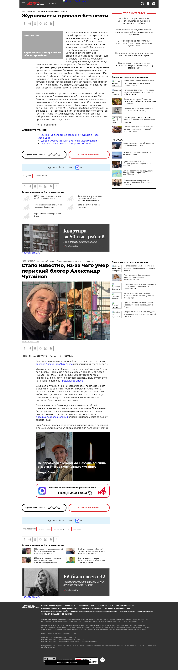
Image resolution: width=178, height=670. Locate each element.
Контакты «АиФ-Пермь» (91, 608)
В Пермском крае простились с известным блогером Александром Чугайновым (134, 43)
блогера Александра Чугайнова (54, 364)
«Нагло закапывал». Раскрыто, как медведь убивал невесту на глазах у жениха (139, 268)
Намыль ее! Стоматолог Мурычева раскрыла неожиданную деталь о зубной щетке (139, 92)
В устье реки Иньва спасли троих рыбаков (66, 143)
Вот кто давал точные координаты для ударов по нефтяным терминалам (138, 173)
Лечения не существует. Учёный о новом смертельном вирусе (138, 109)
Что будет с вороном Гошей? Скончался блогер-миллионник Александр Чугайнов (134, 21)
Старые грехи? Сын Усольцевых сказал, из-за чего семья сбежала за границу (139, 119)
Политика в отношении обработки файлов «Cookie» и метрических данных (69, 642)
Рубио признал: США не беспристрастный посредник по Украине (137, 164)
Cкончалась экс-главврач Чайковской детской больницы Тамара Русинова (91, 560)
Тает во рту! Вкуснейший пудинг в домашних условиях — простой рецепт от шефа (138, 129)
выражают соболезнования (52, 417)
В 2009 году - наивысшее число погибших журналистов (47, 197)
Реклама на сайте (87, 606)
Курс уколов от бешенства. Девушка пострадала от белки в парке (134, 54)
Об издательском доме (51, 606)
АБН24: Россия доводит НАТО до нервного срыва (137, 153)
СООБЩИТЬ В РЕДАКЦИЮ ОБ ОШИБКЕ (56, 614)
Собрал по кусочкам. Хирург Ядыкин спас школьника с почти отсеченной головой (140, 314)
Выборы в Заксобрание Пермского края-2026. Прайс (94, 611)
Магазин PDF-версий (125, 606)
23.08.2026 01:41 (28, 261)
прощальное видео (72, 380)
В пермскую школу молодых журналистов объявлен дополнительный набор (90, 198)
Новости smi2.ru (31, 252)
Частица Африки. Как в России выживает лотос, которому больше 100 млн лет (139, 295)
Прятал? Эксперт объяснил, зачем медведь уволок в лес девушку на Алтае (138, 305)
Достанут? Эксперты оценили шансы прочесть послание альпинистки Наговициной (140, 286)
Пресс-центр (70, 606)
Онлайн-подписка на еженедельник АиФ (59, 608)
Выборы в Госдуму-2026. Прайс (54, 611)
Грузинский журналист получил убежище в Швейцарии (48, 206)
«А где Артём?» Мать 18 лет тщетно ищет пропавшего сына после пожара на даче (139, 83)
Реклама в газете (105, 606)
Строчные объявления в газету (118, 608)
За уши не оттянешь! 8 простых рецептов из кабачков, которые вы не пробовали (140, 101)
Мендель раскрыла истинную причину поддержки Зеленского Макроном (137, 182)
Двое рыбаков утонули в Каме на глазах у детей (69, 140)
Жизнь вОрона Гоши (30, 342)
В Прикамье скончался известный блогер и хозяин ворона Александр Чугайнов (48, 551)
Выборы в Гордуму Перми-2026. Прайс (136, 611)
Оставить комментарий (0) (89, 154)
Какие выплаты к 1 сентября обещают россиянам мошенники (139, 144)
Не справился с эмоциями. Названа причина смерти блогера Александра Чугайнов (134, 32)
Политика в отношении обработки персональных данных (62, 640)
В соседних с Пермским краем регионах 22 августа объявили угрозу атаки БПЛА (134, 65)
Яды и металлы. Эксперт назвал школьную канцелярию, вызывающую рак (137, 277)
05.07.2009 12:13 (28, 11)
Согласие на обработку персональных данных (58, 638)
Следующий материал (67, 662)
